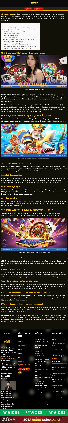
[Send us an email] (24, 369)
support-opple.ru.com (8, 358)
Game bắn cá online (11, 37)
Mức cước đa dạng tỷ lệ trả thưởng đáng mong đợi (19, 48)
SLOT (22, 357)
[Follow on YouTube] (20, 372)
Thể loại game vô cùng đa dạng (14, 41)
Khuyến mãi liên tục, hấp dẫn (14, 43)
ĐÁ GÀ (22, 353)
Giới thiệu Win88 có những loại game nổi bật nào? (19, 30)
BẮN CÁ (22, 342)
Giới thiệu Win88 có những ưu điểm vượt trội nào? (19, 39)
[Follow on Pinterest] (28, 369)
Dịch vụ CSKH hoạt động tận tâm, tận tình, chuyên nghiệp (22, 46)
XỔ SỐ (22, 361)
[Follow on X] (20, 369)
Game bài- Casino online (13, 33)
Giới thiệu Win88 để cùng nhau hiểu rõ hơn (17, 28)
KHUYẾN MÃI (25, 365)
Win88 (3, 348)
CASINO (22, 349)
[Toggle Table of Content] (36, 25)
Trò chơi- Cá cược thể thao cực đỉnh (15, 32)
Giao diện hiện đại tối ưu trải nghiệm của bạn (18, 44)
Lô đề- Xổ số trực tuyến (12, 35)
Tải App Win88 (60, 391)
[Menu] (2, 4)
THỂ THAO (23, 346)
